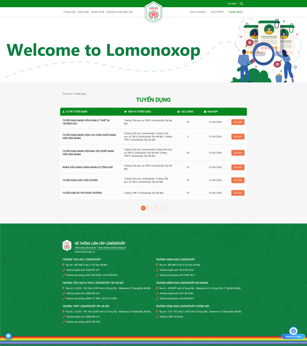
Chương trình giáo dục (119, 11)
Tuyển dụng (235, 11)
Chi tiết (238, 122)
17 (157, 208)
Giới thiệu (83, 11)
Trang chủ (69, 11)
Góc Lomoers (198, 11)
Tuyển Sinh (97, 11)
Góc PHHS (217, 11)
